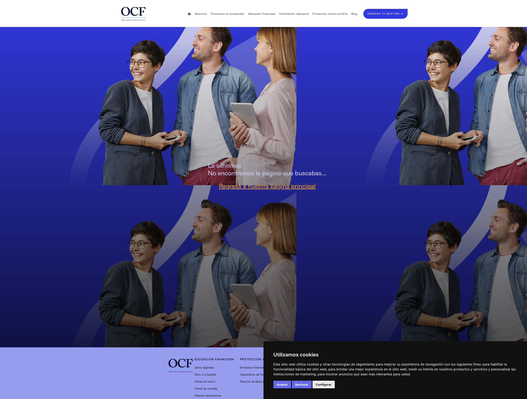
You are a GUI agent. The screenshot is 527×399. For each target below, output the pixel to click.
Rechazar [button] (301, 384)
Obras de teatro (205, 381)
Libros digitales (204, 367)
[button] (385, 14)
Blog (354, 13)
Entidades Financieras (254, 367)
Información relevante (294, 13)
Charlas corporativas (208, 395)
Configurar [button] (323, 384)
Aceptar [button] (282, 384)
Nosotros (201, 13)
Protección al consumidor (228, 13)
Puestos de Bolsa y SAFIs (256, 381)
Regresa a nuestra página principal (267, 186)
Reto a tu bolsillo (205, 374)
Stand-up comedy (206, 388)
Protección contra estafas (330, 13)
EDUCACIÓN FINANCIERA (214, 359)
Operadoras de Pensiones (257, 374)
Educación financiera (262, 13)
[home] (133, 14)
